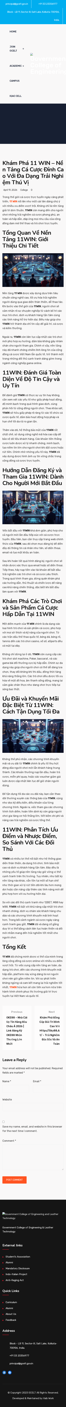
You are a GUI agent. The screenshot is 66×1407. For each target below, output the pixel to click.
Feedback (11, 1320)
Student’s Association (18, 1256)
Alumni (9, 1262)
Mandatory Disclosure (18, 1268)
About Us (11, 1314)
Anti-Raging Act (15, 1280)
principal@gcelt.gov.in (17, 4)
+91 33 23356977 (47, 4)
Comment (9, 1140)
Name (6, 1081)
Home (13, 31)
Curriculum (11, 1302)
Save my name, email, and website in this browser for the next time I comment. (32, 1128)
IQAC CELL (16, 96)
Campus (15, 80)
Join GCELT (13, 48)
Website (7, 1099)
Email (37, 1081)
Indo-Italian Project (16, 1274)
